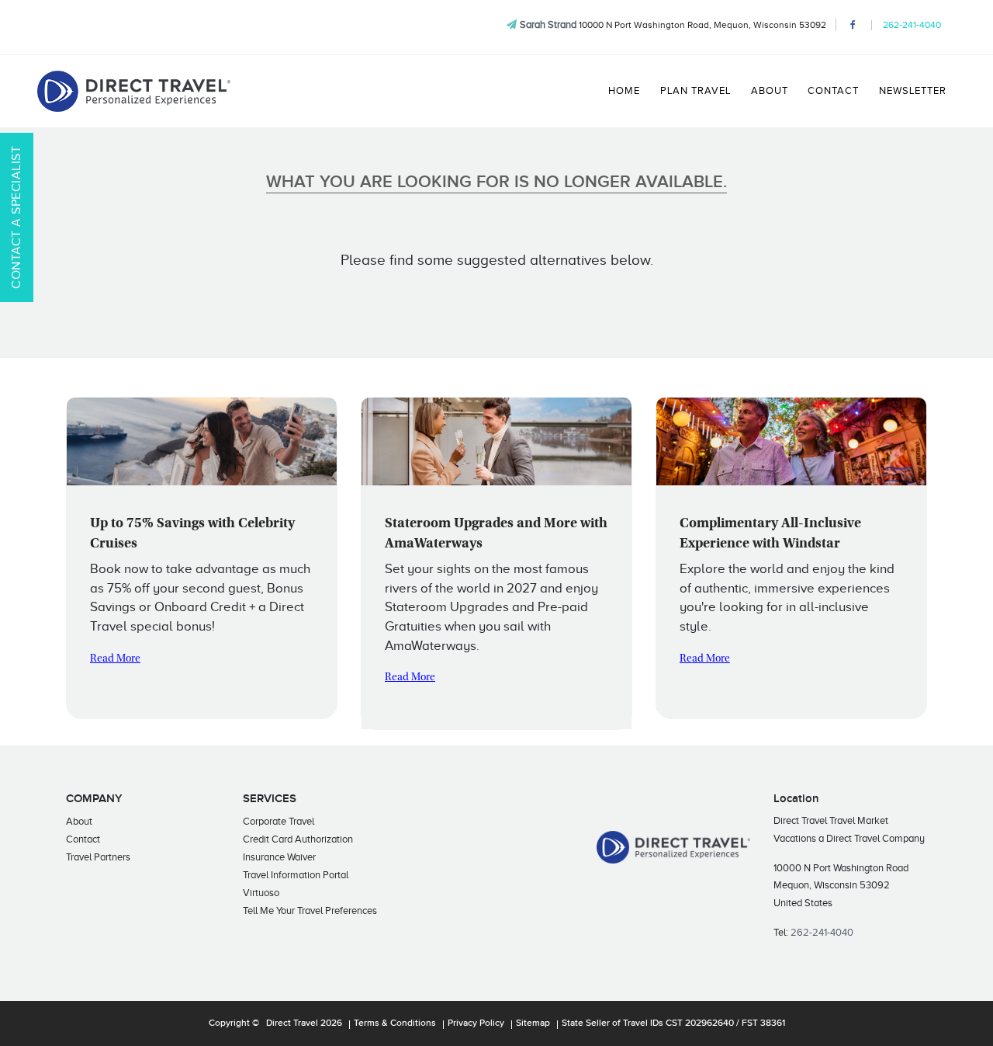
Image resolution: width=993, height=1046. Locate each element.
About (769, 90)
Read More (115, 659)
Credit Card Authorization (298, 839)
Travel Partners (98, 857)
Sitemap (533, 1023)
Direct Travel (292, 1023)
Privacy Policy (476, 1023)
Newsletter (912, 90)
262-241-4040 (912, 24)
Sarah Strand (548, 24)
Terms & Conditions (395, 1023)
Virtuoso (261, 892)
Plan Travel (695, 90)
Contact (833, 90)
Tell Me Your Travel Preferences (310, 910)
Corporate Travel (278, 821)
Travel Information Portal (295, 875)
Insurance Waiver (279, 857)
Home (624, 90)
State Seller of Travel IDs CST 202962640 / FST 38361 (673, 1023)
